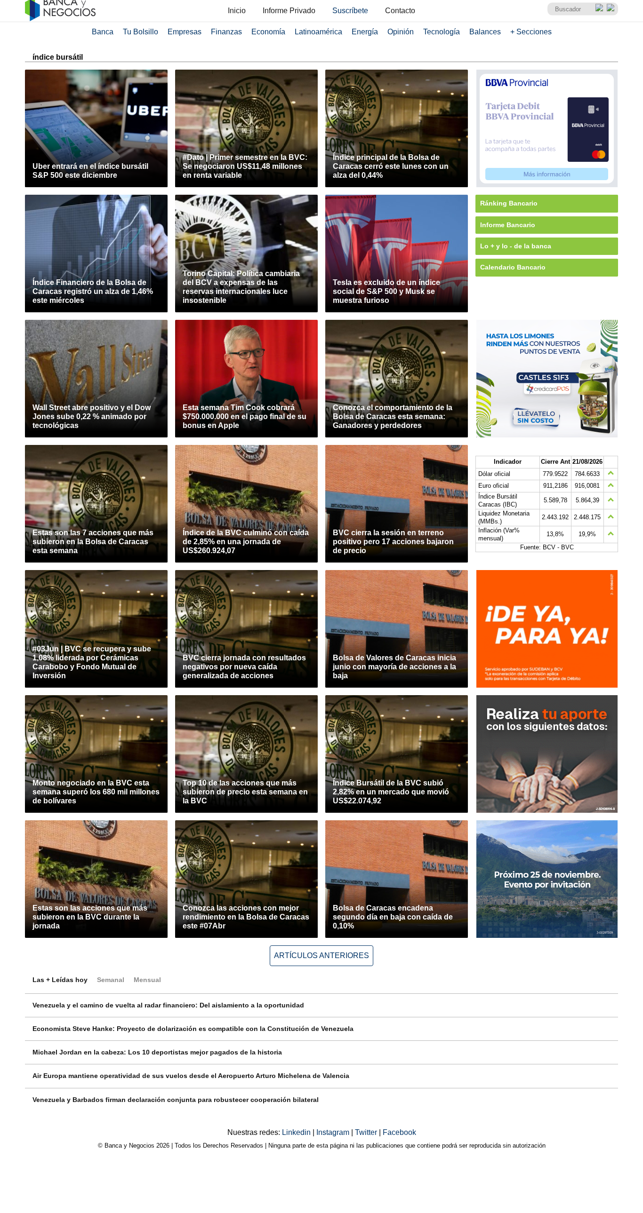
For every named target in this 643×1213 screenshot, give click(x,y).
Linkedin (297, 1132)
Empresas (184, 32)
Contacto (400, 11)
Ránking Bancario (509, 203)
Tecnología (441, 32)
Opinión (400, 32)
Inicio (237, 11)
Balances (485, 32)
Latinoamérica (318, 32)
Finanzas (226, 32)
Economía (268, 32)
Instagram (333, 1132)
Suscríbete (350, 11)
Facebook (399, 1132)
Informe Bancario (507, 225)
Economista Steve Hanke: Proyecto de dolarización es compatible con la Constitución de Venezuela (193, 1028)
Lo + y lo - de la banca (515, 246)
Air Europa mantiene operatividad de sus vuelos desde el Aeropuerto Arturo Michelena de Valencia (190, 1075)
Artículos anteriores (321, 955)
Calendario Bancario (513, 267)
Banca (102, 32)
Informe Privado (289, 11)
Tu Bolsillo (140, 32)
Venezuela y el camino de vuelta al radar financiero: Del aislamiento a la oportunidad (168, 1005)
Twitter (367, 1132)
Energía (365, 32)
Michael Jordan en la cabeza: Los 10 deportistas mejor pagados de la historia (157, 1052)
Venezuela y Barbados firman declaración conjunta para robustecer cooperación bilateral (175, 1099)
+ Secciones (531, 32)
